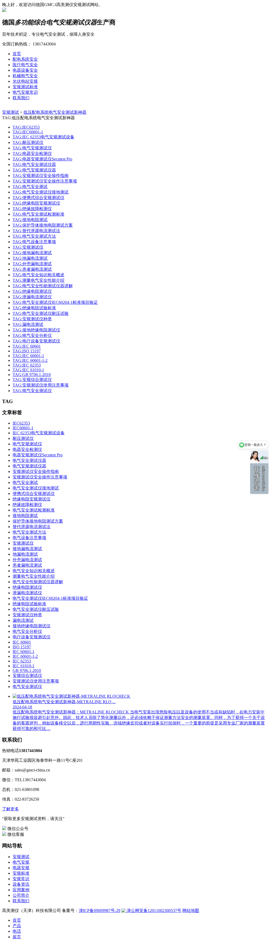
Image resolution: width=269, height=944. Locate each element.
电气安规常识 (25, 92)
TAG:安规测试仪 (28, 247)
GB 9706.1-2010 (27, 670)
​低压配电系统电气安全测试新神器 (54, 112)
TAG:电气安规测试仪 (32, 148)
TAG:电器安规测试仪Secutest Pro (42, 159)
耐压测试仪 (23, 438)
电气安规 (21, 862)
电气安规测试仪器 (29, 466)
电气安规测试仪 (27, 444)
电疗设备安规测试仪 (31, 637)
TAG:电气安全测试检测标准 (38, 214)
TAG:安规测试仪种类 (32, 319)
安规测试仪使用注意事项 (36, 681)
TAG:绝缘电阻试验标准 (34, 308)
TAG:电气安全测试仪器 (34, 164)
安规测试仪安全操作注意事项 (40, 477)
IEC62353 (21, 423)
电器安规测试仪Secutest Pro (38, 455)
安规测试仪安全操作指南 (36, 471)
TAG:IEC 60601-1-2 (30, 360)
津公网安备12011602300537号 (153, 910)
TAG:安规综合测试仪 (32, 379)
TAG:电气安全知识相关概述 (38, 275)
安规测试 (10, 112)
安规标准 (21, 873)
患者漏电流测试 (27, 565)
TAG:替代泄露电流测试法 (36, 230)
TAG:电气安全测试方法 (34, 236)
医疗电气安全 (25, 64)
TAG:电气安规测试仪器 (34, 170)
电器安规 (21, 867)
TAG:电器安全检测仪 (32, 153)
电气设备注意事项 (29, 537)
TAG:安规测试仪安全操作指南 (41, 175)
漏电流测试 (23, 620)
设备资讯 (21, 884)
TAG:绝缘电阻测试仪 (32, 291)
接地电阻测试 (25, 515)
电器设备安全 (25, 70)
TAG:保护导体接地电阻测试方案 (43, 225)
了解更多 (10, 809)
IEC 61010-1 (23, 666)
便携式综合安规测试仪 (34, 493)
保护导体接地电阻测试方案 (38, 521)
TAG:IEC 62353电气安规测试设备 (43, 137)
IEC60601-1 (23, 428)
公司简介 (21, 895)
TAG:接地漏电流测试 (32, 253)
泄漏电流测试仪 (27, 593)
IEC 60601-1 (23, 651)
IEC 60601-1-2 (25, 656)
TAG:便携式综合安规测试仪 (38, 197)
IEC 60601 (22, 642)
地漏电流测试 (25, 554)
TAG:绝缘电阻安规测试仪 (36, 203)
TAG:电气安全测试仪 (32, 390)
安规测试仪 (23, 543)
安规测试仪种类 (27, 615)
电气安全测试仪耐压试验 (36, 609)
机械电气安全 (25, 76)
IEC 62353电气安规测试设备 (39, 433)
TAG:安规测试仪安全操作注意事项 (45, 181)
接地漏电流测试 (27, 548)
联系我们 (21, 98)
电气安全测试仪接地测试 (36, 488)
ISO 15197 (22, 647)
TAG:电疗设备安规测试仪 (36, 341)
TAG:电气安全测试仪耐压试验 (41, 313)
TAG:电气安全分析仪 (32, 335)
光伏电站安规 (25, 81)
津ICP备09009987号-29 (99, 910)
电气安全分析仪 (27, 631)
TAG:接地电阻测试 (30, 219)
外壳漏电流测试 (27, 559)
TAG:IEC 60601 (27, 346)
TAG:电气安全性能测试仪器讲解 (43, 286)
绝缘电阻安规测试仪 (31, 499)
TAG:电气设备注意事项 (34, 241)
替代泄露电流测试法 (31, 526)
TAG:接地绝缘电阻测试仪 (36, 330)
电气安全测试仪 (27, 686)
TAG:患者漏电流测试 (32, 269)
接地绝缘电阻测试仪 (31, 626)
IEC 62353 (22, 661)
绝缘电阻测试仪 (27, 587)
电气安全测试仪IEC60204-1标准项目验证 (50, 598)
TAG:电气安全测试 (30, 186)
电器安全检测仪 (27, 449)
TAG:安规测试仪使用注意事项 (41, 385)
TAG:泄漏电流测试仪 (32, 297)
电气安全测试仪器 (29, 460)
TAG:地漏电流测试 (30, 258)
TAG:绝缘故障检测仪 (32, 208)
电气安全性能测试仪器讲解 (38, 582)
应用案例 (21, 890)
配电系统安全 (25, 59)
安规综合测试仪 (27, 675)
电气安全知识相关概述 (34, 571)
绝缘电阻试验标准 (29, 604)
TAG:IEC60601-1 (28, 132)
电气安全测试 (25, 482)
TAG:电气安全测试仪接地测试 (41, 192)
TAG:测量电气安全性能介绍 (38, 280)
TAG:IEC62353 (26, 127)
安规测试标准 (25, 87)
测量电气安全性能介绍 (34, 576)
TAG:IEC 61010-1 (28, 370)
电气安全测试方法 (29, 532)
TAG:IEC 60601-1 (28, 355)
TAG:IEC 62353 (27, 365)
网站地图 (190, 910)
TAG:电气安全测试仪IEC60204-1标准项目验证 (55, 302)
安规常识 (21, 879)
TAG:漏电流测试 (28, 324)
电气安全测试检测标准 (34, 510)
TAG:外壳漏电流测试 (32, 264)
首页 (17, 53)
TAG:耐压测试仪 (28, 142)
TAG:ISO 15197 (27, 351)
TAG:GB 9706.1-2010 (32, 374)
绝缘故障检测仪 (27, 504)
